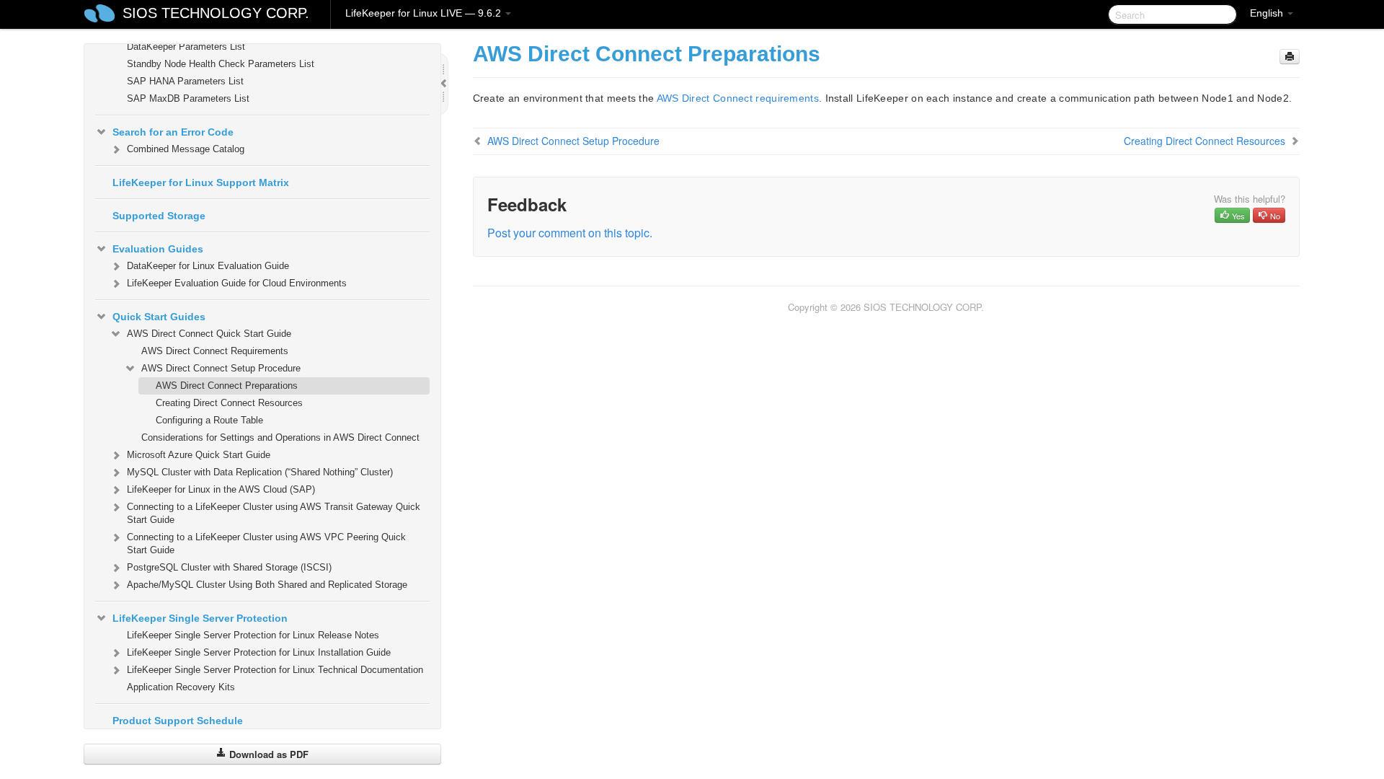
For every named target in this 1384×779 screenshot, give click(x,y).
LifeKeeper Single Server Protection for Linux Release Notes (253, 635)
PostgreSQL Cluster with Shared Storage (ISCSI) (229, 567)
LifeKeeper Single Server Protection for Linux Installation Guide (259, 652)
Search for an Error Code (173, 132)
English (1268, 13)
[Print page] (1289, 56)
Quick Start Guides (158, 316)
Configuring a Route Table (209, 420)
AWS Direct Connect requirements (738, 98)
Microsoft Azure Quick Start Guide (198, 454)
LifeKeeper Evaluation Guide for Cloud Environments (237, 283)
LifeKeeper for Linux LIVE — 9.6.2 (424, 13)
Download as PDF (267, 754)
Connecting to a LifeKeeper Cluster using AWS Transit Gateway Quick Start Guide (273, 513)
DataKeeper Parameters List (186, 46)
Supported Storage (158, 215)
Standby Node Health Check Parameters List (220, 63)
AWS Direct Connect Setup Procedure (221, 368)
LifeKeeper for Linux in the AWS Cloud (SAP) (221, 489)
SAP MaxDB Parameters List (188, 98)
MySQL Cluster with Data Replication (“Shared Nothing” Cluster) (260, 472)
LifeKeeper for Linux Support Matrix (200, 182)
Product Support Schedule (177, 720)
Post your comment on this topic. (569, 232)
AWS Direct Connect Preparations (227, 385)
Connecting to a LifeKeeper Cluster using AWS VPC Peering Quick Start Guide (266, 543)
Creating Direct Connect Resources (229, 402)
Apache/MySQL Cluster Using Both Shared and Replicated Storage (267, 584)
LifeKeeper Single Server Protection (200, 618)
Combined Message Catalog (185, 149)
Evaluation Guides (157, 249)
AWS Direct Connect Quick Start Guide (209, 333)
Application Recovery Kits (181, 687)
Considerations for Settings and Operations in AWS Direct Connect (280, 437)
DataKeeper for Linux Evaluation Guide (208, 265)
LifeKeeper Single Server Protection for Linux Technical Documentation (275, 669)
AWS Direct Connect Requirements (214, 351)
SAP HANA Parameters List (185, 81)
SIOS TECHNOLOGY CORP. (216, 13)
